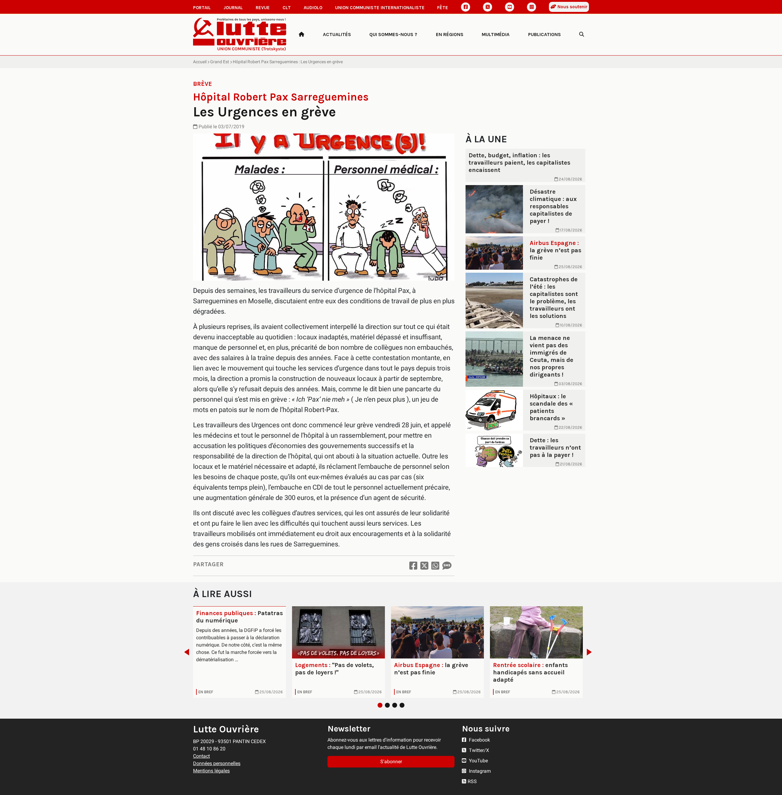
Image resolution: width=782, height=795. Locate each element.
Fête (442, 7)
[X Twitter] (487, 7)
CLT (287, 7)
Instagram (479, 771)
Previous (185, 652)
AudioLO (313, 7)
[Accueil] (301, 34)
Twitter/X (478, 750)
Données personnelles (216, 763)
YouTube (478, 761)
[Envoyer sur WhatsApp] (435, 565)
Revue (263, 7)
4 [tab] (402, 705)
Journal (233, 7)
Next (591, 652)
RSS (472, 781)
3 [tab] (394, 705)
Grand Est (219, 61)
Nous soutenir (571, 6)
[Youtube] (509, 7)
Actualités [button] (337, 34)
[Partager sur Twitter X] (424, 565)
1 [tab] (380, 705)
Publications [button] (544, 34)
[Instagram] (531, 7)
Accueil (199, 61)
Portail (202, 7)
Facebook (479, 740)
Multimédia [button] (496, 34)
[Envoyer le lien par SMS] (446, 565)
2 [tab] (387, 705)
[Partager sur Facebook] (413, 565)
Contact (201, 756)
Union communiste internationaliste (380, 7)
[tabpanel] (239, 652)
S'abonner (391, 761)
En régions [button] (449, 34)
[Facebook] (465, 7)
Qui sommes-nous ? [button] (393, 34)
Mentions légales (211, 771)
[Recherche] (581, 34)
